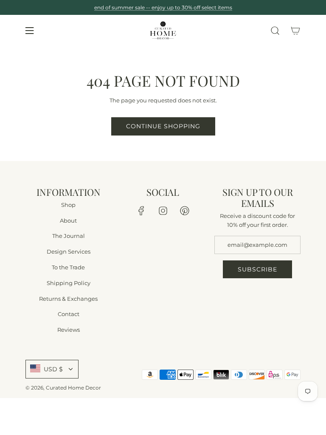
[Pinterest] (184, 211)
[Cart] (295, 30)
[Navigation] (29, 30)
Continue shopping (163, 126)
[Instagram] (163, 211)
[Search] (275, 30)
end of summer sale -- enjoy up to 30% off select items (163, 7)
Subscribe (257, 269)
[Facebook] (141, 211)
